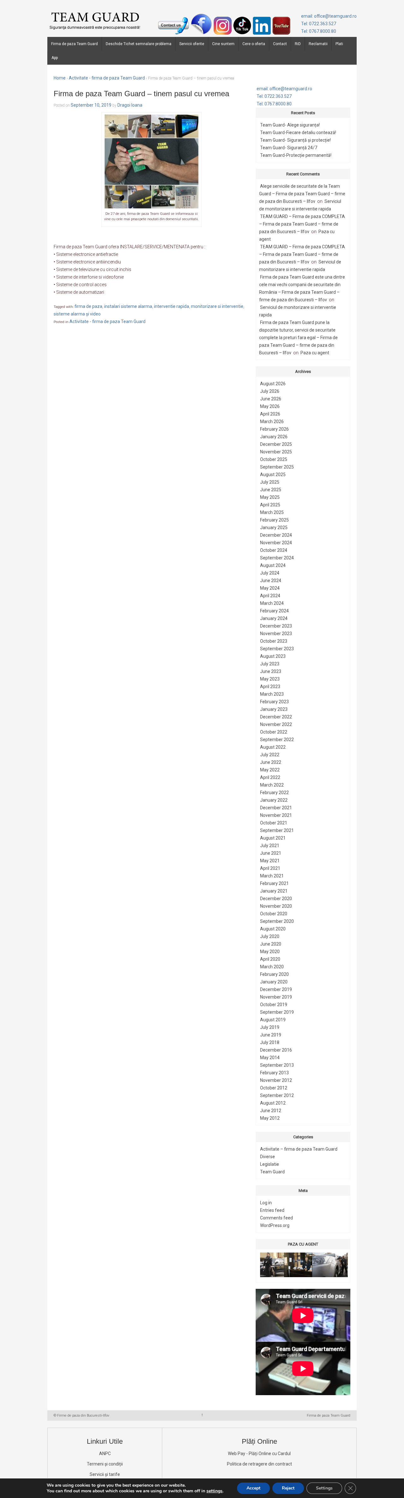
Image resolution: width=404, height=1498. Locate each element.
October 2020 (273, 913)
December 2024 (276, 535)
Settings (324, 1488)
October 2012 (273, 1087)
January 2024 (274, 618)
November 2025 (276, 451)
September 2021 (277, 830)
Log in (266, 1202)
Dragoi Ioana (129, 105)
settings (214, 1491)
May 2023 (270, 678)
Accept (253, 1488)
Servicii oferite (191, 44)
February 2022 (274, 792)
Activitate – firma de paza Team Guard (298, 1149)
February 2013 (274, 1072)
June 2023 (270, 671)
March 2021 (272, 875)
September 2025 (277, 466)
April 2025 (270, 504)
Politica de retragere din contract (259, 1463)
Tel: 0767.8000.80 (318, 31)
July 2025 (269, 482)
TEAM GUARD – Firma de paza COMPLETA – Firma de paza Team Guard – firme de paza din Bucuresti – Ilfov (302, 224)
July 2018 (269, 1042)
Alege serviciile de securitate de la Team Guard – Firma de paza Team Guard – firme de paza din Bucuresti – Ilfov (302, 194)
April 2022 (270, 777)
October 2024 (273, 550)
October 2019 (273, 1004)
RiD (298, 44)
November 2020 (276, 906)
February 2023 (274, 701)
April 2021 (270, 868)
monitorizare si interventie (217, 306)
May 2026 (270, 406)
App (54, 58)
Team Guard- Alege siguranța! (290, 124)
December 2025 (276, 444)
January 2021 (274, 890)
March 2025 (272, 512)
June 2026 (270, 398)
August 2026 (273, 383)
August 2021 (273, 837)
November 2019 (276, 997)
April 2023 (270, 686)
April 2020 (270, 959)
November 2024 (276, 542)
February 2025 (274, 519)
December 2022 (276, 716)
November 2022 (276, 724)
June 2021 (270, 853)
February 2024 (274, 610)
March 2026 (272, 421)
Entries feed (272, 1210)
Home (60, 77)
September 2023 (277, 648)
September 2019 (277, 1012)
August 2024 (273, 565)
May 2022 (270, 769)
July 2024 (269, 572)
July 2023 (269, 663)
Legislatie (269, 1164)
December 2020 (276, 898)
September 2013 (277, 1065)
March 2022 (272, 784)
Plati (339, 44)
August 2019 (273, 1019)
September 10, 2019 (91, 105)
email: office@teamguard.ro (329, 16)
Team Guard (272, 1171)
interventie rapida (171, 306)
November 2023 (276, 633)
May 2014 (270, 1057)
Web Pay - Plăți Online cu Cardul (259, 1453)
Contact (280, 44)
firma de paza (88, 306)
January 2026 (274, 436)
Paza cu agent (314, 352)
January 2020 (274, 981)
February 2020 (274, 974)
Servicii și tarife (105, 1474)
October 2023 (273, 641)
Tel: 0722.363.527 (318, 23)
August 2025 (273, 474)
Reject (288, 1488)
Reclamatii (318, 44)
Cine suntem (223, 44)
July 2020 (269, 936)
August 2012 (273, 1103)
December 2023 (276, 625)
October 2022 (273, 731)
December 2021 (276, 807)
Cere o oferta (253, 44)
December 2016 (276, 1050)
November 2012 (276, 1080)
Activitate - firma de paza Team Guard (107, 77)
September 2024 (277, 557)
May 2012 (270, 1118)
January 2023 (274, 709)
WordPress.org (274, 1225)
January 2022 (274, 800)
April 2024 (270, 595)
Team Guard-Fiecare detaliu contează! (298, 132)
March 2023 (272, 694)
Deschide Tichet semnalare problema (138, 44)
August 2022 (273, 747)
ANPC (105, 1453)
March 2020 (272, 966)
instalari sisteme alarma (128, 306)
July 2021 (269, 845)
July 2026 (269, 391)
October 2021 (273, 822)
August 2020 (273, 928)
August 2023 (273, 656)
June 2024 (270, 580)
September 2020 (277, 921)
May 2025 (270, 497)
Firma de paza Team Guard (74, 44)
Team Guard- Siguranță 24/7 (288, 147)
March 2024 (272, 603)
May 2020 (270, 951)
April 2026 (270, 413)
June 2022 (270, 762)
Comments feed (276, 1217)
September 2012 (277, 1095)
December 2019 (276, 989)
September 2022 (277, 739)
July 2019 (269, 1027)
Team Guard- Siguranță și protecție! (295, 140)
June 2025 (270, 489)
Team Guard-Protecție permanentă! (295, 155)
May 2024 (270, 588)
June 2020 (270, 944)
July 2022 (269, 754)
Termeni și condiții (105, 1463)
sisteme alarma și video (77, 313)
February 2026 (274, 429)
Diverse (267, 1156)
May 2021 (270, 860)
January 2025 (274, 527)
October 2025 (273, 459)
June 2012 (270, 1110)
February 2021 (274, 883)
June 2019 (270, 1034)
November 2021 (276, 815)
